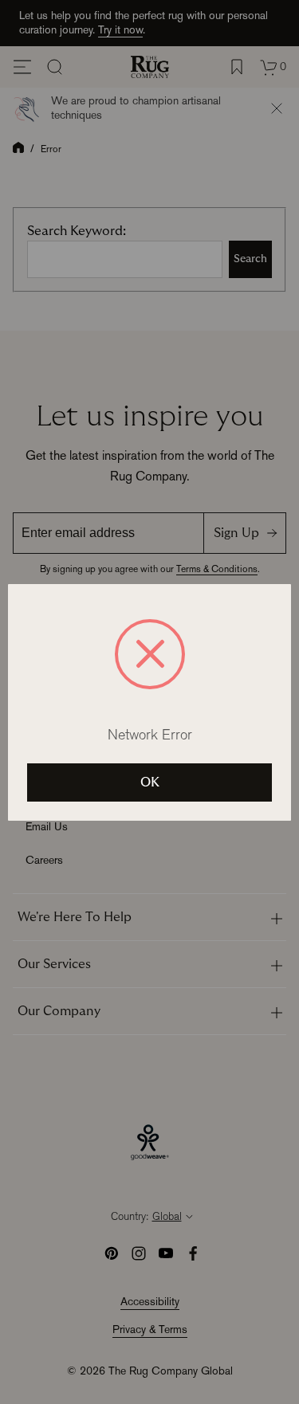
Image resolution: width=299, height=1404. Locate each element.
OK (149, 782)
